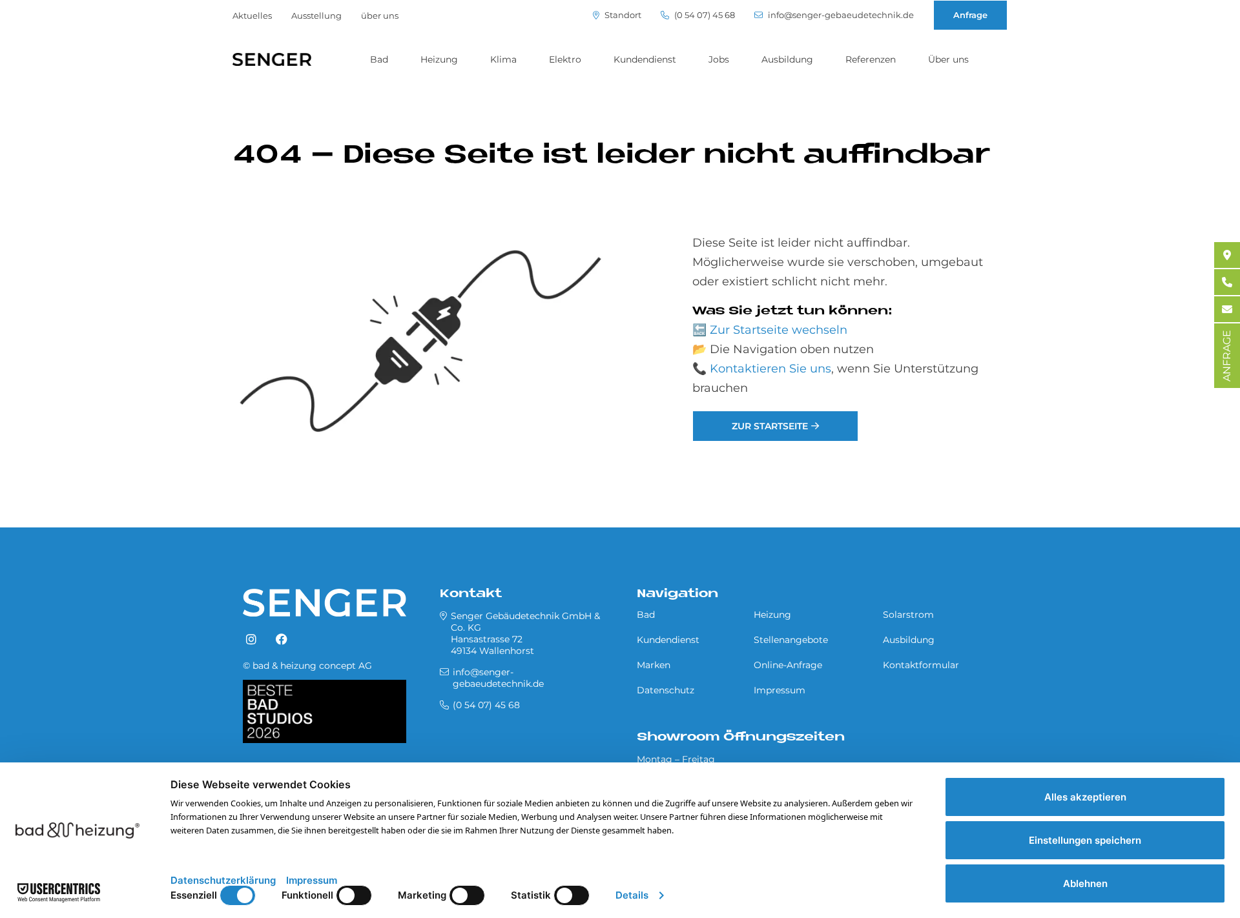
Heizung (439, 59)
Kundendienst (645, 59)
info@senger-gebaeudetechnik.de (840, 15)
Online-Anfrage (788, 665)
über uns (379, 15)
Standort (622, 15)
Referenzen (870, 59)
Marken (653, 665)
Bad (379, 59)
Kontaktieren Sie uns (770, 369)
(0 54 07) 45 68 (703, 15)
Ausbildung (787, 59)
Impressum (779, 690)
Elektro (565, 59)
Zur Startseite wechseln (778, 330)
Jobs (718, 59)
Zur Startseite (770, 426)
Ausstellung (316, 15)
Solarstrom (908, 614)
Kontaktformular (921, 665)
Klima (503, 59)
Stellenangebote (791, 640)
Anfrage (970, 15)
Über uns (948, 59)
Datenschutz (665, 690)
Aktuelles (252, 15)
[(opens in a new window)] (251, 640)
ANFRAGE (1227, 356)
